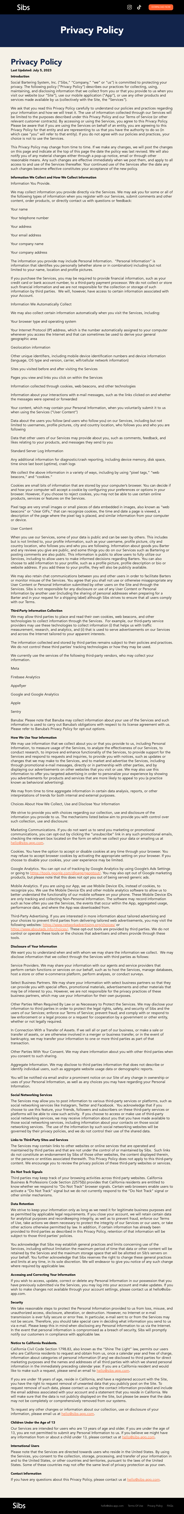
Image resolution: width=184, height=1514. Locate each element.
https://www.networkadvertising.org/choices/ (79, 925)
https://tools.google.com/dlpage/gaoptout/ (65, 873)
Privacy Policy (155, 1506)
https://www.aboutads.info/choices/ (39, 929)
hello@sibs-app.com (27, 843)
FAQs (170, 1506)
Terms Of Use (135, 1506)
